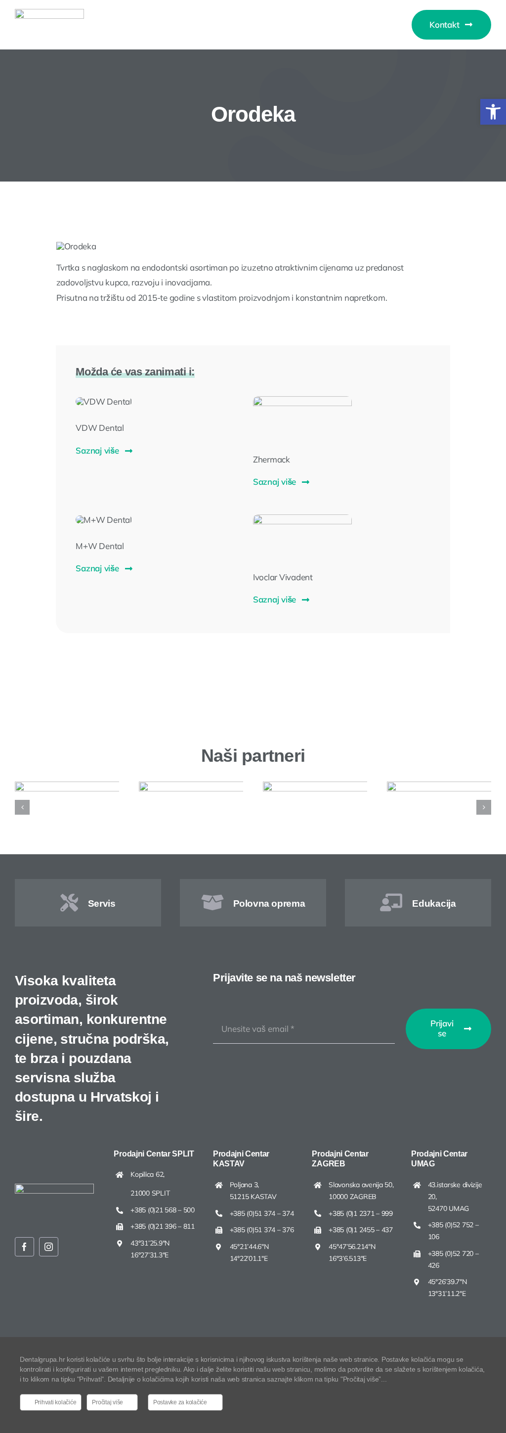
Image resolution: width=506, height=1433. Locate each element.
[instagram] (48, 1246)
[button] (493, 112)
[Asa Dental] (199, 787)
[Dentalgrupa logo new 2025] (49, 13)
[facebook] (24, 1246)
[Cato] (323, 787)
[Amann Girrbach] (75, 787)
